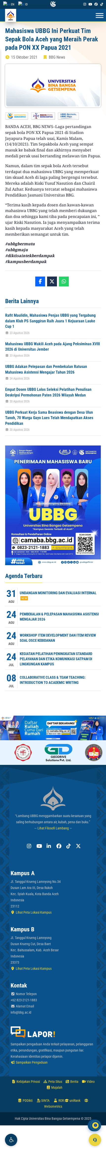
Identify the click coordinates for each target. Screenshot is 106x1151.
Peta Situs (55, 1082)
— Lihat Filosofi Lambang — (53, 828)
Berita (74, 1082)
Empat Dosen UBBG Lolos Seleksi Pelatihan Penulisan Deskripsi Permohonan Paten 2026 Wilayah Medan (48, 392)
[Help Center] (95, 1140)
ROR (61, 1100)
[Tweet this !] (52, 281)
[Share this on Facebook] (40, 281)
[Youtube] (90, 4)
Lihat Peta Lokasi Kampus (33, 912)
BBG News (57, 57)
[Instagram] (84, 4)
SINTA (45, 1100)
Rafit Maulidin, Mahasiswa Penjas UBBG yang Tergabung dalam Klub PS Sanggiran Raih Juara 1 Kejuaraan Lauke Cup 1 (50, 321)
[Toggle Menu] (100, 15)
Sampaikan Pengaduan (31, 1062)
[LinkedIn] (48, 846)
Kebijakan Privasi (28, 1082)
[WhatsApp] (64, 281)
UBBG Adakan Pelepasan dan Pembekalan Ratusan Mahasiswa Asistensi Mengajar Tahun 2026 (46, 369)
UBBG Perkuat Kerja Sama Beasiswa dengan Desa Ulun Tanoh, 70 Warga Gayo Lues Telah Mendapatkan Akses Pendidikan (49, 418)
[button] (11, 1140)
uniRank (74, 1100)
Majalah (56, 1087)
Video (90, 1082)
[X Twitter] (78, 846)
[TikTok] (101, 4)
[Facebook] (96, 4)
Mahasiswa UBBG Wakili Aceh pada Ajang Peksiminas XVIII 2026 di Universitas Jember (52, 347)
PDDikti (27, 1100)
